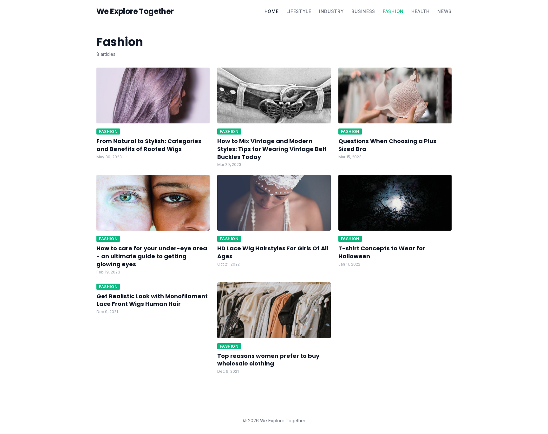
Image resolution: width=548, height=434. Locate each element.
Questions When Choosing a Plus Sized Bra (387, 145)
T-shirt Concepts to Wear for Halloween (381, 252)
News (444, 11)
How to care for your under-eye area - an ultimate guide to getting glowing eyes (151, 256)
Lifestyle (298, 11)
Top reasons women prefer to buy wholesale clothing (268, 360)
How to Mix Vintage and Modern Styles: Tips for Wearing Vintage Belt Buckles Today (272, 149)
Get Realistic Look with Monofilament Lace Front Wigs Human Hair (152, 300)
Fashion (393, 11)
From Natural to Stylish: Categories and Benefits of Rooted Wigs (148, 145)
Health (420, 11)
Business (363, 11)
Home (271, 11)
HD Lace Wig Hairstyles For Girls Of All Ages (272, 252)
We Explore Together (135, 11)
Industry (331, 11)
